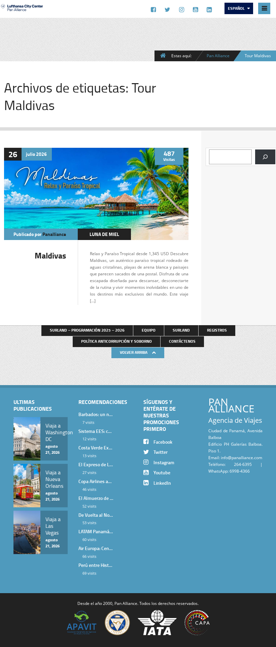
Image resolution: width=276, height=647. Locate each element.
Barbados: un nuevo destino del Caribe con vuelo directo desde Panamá (95, 414)
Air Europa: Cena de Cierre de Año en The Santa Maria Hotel (95, 548)
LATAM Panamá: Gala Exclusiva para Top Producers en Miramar (95, 531)
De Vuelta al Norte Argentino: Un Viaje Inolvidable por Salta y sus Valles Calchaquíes (95, 515)
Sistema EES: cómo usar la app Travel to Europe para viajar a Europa (95, 431)
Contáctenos (182, 341)
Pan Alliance (218, 55)
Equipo (149, 330)
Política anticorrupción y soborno (116, 341)
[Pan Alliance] (22, 10)
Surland (181, 330)
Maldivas (50, 255)
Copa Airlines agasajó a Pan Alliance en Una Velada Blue (95, 481)
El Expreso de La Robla (95, 464)
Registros (217, 330)
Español (237, 8)
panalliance (54, 234)
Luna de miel (104, 234)
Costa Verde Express (95, 447)
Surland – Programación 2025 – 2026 (87, 330)
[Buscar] (265, 156)
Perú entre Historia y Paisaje (95, 565)
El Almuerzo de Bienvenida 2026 (95, 498)
